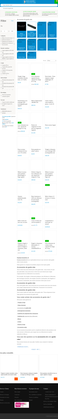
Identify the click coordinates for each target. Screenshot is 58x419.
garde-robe (28, 308)
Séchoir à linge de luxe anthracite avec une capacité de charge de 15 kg (36, 174)
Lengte (2, 63)
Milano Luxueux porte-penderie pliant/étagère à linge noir (49, 174)
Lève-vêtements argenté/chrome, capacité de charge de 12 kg (36, 79)
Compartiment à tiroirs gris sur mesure (49, 222)
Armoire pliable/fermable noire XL (22, 198)
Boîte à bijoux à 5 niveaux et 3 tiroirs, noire (50, 198)
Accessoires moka (22, 327)
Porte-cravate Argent (50, 125)
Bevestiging (3, 92)
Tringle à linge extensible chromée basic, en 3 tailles (23, 78)
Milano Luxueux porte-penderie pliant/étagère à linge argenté (22, 174)
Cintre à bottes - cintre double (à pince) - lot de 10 (49, 102)
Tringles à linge (21, 302)
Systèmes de (21, 316)
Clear (12, 20)
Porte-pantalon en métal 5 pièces (35, 150)
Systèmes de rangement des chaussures (28, 313)
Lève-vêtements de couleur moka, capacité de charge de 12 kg (50, 246)
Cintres (19, 321)
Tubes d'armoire (22, 305)
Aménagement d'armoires (24, 310)
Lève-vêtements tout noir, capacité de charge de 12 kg (23, 126)
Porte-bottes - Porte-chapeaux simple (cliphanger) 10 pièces (50, 79)
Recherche (54, 5)
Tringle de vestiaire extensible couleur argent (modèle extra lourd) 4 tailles (9, 374)
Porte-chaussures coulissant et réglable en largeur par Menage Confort (28, 374)
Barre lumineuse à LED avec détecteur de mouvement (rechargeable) (36, 199)
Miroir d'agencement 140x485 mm (36, 101)
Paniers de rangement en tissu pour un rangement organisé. (36, 127)
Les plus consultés (6, 353)
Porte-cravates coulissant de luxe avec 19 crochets (22, 151)
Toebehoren (3, 109)
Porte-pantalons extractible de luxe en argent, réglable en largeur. (48, 374)
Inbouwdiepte (4, 77)
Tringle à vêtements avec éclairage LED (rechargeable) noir (50, 151)
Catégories (3, 35)
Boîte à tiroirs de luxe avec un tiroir (22, 221)
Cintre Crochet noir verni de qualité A (36, 221)
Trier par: (44, 60)
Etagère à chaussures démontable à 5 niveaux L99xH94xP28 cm (36, 246)
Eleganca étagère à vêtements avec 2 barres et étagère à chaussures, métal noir (22, 247)
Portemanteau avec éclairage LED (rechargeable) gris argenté (22, 103)
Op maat (3, 100)
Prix (2, 26)
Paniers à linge (21, 324)
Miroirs (19, 319)
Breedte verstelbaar (5, 48)
